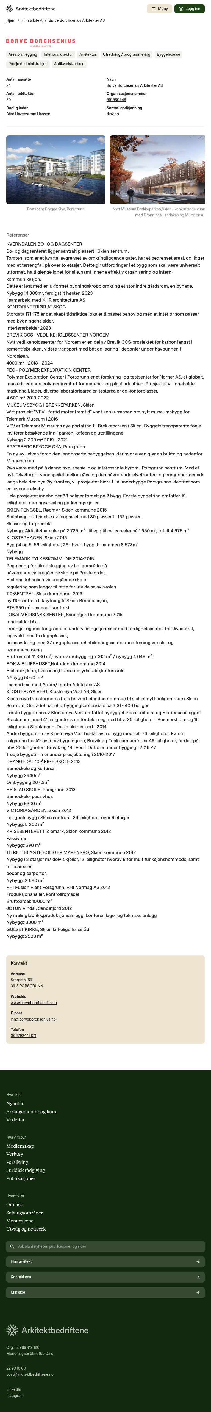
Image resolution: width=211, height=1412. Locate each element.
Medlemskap (20, 1146)
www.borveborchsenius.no (34, 1002)
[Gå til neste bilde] (196, 176)
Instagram (15, 1395)
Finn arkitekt (32, 20)
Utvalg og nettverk (26, 1229)
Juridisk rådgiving (25, 1170)
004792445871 (23, 1035)
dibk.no (113, 114)
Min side (18, 1292)
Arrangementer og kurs (31, 1111)
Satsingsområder (24, 1213)
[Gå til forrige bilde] (14, 176)
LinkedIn (13, 1389)
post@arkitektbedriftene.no (30, 1374)
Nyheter (15, 1103)
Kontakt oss (21, 1277)
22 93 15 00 (16, 1368)
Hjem (10, 20)
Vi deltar (15, 1119)
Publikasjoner (20, 1178)
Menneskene (20, 1221)
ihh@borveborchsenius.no (33, 1019)
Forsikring (17, 1162)
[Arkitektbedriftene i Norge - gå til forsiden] (31, 8)
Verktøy (14, 1154)
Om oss (14, 1204)
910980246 (116, 100)
